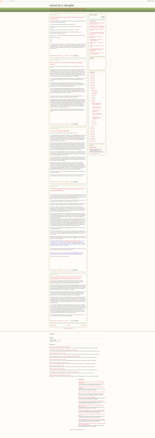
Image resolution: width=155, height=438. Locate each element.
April (93, 101)
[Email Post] (71, 55)
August (93, 95)
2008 (92, 136)
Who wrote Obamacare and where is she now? (57, 353)
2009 (92, 134)
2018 (92, 83)
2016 (92, 87)
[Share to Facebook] (76, 55)
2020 (92, 80)
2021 (92, 78)
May (93, 100)
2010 (92, 133)
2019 (92, 82)
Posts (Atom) (70, 328)
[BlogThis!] (74, 55)
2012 (92, 129)
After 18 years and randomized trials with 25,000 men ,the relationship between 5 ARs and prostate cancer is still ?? (66, 277)
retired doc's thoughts (61, 5)
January (93, 124)
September (94, 93)
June (93, 98)
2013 (92, 128)
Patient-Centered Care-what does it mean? (56, 365)
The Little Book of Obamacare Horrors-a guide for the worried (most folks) (91, 410)
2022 (92, 77)
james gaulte (93, 147)
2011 (92, 131)
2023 (92, 75)
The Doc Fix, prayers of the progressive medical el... (97, 114)
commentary (54, 280)
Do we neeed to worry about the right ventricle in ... (97, 108)
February (94, 122)
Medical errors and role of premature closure (57, 368)
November (94, 91)
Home (68, 325)
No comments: (66, 55)
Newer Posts (53, 325)
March (93, 121)
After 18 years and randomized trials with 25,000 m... (96, 118)
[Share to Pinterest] (77, 55)
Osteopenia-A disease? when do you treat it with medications (97, 53)
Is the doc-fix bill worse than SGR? (59, 131)
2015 (92, 88)
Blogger (83, 429)
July (93, 96)
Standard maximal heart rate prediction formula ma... (96, 104)
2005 (92, 141)
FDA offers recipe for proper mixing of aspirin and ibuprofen (97, 23)
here (73, 29)
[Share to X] (75, 55)
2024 (92, 74)
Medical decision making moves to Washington (57, 359)
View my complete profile (94, 153)
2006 (92, 139)
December (94, 90)
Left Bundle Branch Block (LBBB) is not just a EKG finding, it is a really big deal (97, 27)
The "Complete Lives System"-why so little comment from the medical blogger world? (97, 49)
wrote (73, 66)
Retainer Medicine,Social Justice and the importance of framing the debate (91, 419)
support (51, 111)
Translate (57, 341)
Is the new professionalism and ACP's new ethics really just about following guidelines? (68, 8)
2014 (92, 126)
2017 (92, 85)
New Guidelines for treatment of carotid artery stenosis (96, 40)
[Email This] (73, 55)
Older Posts (83, 325)
